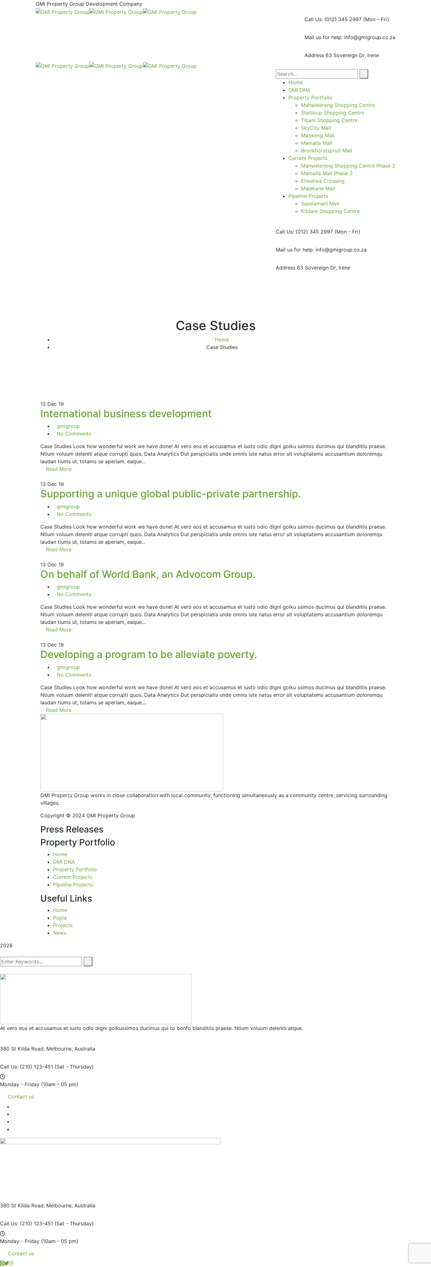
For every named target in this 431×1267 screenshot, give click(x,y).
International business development (126, 413)
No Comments (74, 433)
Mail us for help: (323, 37)
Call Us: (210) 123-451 (26, 1066)
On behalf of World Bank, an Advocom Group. (148, 574)
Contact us (21, 1096)
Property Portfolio (75, 869)
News (59, 933)
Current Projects (72, 877)
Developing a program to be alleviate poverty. (148, 654)
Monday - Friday (19, 1084)
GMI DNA (64, 862)
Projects (63, 925)
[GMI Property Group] (62, 11)
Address (314, 55)
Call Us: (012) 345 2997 (333, 19)
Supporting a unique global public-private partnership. (170, 494)
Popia (60, 918)
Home (222, 339)
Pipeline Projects (73, 884)
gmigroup (68, 426)
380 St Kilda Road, (22, 1048)
